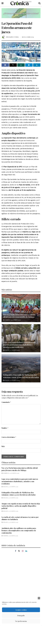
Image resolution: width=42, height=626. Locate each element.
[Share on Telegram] (29, 65)
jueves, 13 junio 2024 (28, 37)
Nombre (5, 428)
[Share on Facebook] (5, 65)
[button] (39, 598)
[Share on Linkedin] (36, 65)
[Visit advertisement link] (21, 14)
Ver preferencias (21, 621)
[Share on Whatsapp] (21, 65)
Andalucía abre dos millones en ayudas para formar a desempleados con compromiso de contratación (19, 530)
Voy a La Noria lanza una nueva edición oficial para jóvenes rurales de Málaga (19, 315)
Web (3, 446)
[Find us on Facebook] (15, 551)
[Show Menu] (2, 3)
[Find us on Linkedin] (26, 551)
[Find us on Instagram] (22, 551)
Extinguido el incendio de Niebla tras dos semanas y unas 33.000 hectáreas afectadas (21, 376)
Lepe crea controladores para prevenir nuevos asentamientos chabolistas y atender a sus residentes (19, 344)
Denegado (21, 615)
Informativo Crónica (12, 37)
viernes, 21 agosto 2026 (10, 535)
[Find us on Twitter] (19, 551)
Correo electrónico (9, 437)
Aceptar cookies (21, 610)
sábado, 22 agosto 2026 (12, 350)
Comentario (6, 402)
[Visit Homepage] (20, 3)
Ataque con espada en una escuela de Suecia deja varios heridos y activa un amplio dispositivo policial (21, 506)
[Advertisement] (21, 578)
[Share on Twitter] (13, 65)
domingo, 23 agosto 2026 (12, 320)
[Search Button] (39, 3)
